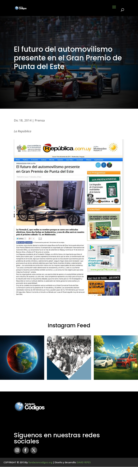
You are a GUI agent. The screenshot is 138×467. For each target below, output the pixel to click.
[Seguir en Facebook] (25, 450)
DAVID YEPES (84, 462)
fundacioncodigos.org (40, 462)
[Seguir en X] (33, 450)
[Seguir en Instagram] (17, 450)
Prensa (40, 120)
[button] (22, 357)
